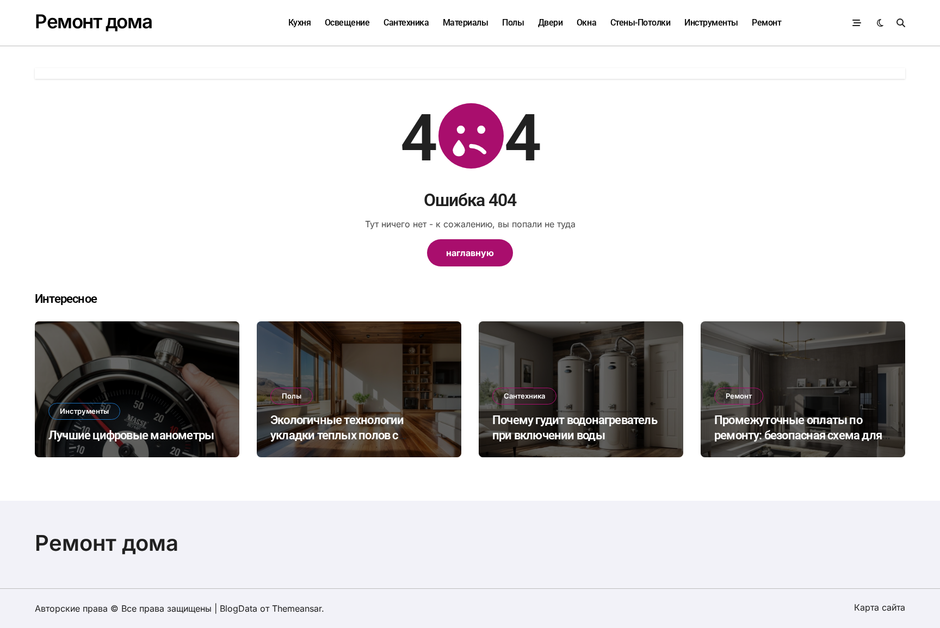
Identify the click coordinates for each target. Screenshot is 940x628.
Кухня (299, 22)
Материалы (465, 22)
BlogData (238, 608)
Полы (513, 22)
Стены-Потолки (640, 22)
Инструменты (711, 22)
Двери (550, 22)
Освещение (347, 22)
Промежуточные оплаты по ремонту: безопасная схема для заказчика (798, 435)
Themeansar (296, 608)
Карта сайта (879, 607)
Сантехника (406, 22)
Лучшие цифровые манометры (131, 435)
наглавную (470, 252)
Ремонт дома (93, 21)
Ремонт (766, 22)
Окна (586, 22)
